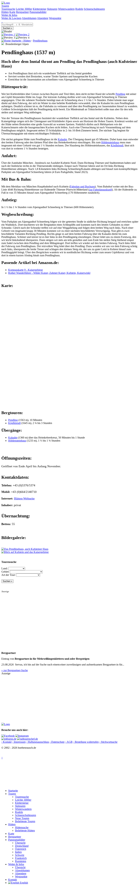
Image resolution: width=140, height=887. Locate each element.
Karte (12, 12)
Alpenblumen (29, 18)
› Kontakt (6, 741)
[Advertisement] (70, 617)
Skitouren (52, 8)
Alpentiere (42, 18)
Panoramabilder (38, 12)
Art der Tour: (8, 574)
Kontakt (12, 879)
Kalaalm (62, 139)
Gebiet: (5, 571)
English (23, 882)
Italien (18, 852)
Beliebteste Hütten (25, 830)
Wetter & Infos (9, 15)
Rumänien (20, 861)
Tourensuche (8, 8)
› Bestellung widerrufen (86, 741)
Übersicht (20, 842)
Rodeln (79, 8)
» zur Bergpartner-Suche (14, 670)
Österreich (20, 848)
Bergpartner (22, 12)
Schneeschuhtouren (94, 8)
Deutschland (22, 845)
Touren (5, 5)
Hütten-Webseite (24, 498)
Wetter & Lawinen (11, 18)
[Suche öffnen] (1, 21)
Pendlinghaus (40, 40)
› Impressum (19, 741)
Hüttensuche (22, 827)
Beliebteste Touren (25, 821)
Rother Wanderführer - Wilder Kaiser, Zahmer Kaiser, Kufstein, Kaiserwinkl (49, 272)
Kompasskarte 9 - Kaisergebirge (25, 269)
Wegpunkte (55, 18)
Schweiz (19, 855)
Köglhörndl (117, 145)
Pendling (120, 94)
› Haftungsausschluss (37, 741)
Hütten (5, 12)
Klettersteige (39, 8)
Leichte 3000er (24, 8)
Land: (4, 568)
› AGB (69, 741)
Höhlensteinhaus (110, 142)
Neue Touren (22, 818)
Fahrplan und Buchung (82, 186)
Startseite (13, 790)
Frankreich (21, 858)
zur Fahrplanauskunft (100, 189)
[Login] (2, 21)
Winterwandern (66, 8)
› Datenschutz (57, 741)
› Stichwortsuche (108, 741)
